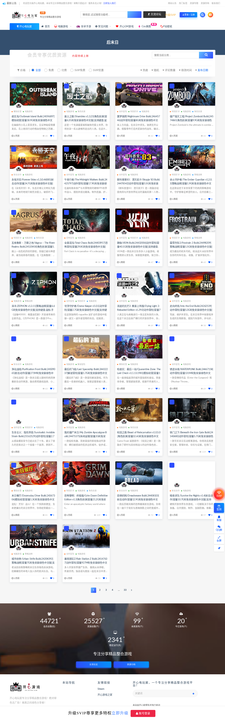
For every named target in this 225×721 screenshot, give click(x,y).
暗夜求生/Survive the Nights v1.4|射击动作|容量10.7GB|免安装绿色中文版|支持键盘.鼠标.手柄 (191, 500)
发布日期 (203, 70)
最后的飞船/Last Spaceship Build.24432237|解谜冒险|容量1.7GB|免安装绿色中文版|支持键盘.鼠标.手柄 (86, 373)
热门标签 (183, 3)
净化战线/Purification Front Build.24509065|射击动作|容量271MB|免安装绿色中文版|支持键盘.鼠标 (33, 373)
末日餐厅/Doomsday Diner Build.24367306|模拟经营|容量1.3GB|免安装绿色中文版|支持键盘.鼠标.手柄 (33, 500)
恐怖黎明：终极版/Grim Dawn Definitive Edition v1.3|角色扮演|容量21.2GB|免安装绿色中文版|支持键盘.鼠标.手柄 (86, 500)
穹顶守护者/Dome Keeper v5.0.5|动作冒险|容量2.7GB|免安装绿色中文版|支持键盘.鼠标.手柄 (85, 310)
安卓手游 (85, 26)
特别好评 (134, 112)
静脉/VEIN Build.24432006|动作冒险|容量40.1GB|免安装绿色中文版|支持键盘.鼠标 (138, 247)
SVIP (219, 496)
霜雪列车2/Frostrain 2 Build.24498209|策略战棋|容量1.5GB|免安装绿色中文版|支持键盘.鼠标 (191, 247)
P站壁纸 (167, 26)
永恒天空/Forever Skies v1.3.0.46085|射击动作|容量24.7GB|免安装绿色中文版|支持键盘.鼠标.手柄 (32, 184)
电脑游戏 (63, 26)
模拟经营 (17, 112)
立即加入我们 (109, 3)
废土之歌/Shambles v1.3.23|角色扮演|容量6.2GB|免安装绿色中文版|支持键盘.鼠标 (85, 120)
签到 (219, 509)
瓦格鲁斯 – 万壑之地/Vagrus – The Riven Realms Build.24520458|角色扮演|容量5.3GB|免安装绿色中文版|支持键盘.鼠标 (33, 247)
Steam (101, 689)
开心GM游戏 (126, 26)
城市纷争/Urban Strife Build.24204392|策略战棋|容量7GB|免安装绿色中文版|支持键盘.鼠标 (33, 563)
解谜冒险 (81, 364)
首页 (47, 26)
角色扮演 (81, 112)
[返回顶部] (219, 548)
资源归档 (131, 665)
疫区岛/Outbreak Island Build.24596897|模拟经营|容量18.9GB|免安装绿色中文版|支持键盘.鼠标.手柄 (33, 120)
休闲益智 (70, 428)
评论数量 (170, 70)
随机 (156, 70)
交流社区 (93, 665)
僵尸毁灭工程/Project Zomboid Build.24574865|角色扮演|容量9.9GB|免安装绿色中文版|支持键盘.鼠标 (191, 120)
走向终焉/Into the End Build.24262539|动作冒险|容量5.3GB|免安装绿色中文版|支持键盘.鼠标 (191, 310)
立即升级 (120, 713)
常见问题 (102, 26)
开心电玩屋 (26, 26)
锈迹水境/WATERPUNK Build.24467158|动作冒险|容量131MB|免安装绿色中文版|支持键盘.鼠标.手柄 (191, 373)
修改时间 (186, 70)
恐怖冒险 (70, 238)
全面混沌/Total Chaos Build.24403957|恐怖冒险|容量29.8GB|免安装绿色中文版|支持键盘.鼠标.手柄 (86, 247)
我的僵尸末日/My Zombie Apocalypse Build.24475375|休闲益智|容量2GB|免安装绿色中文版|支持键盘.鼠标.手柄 (85, 436)
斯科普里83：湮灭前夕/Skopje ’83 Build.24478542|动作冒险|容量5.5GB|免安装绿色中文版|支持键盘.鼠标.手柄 (138, 184)
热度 (145, 70)
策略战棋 (198, 175)
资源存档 (205, 3)
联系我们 (216, 3)
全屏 (219, 540)
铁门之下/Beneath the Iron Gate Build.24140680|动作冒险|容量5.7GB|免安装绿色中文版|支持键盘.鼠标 (191, 436)
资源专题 (194, 3)
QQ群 (219, 530)
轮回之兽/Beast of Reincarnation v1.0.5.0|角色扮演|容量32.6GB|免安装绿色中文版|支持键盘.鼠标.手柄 (138, 436)
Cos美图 (148, 25)
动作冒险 (123, 112)
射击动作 (17, 175)
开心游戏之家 (105, 695)
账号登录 (144, 713)
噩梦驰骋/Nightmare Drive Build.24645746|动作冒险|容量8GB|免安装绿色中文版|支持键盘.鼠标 (138, 120)
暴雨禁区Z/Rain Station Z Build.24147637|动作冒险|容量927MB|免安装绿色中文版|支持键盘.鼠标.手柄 (85, 563)
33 (125, 590)
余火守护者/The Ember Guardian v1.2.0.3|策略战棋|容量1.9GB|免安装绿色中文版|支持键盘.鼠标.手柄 (191, 184)
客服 (219, 520)
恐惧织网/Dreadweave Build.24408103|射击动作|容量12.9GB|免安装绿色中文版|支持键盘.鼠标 (138, 500)
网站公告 (172, 3)
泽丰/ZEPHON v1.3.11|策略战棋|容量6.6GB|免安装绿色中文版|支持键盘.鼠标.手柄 (33, 310)
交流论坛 (155, 14)
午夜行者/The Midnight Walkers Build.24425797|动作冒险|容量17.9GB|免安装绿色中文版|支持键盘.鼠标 (85, 184)
